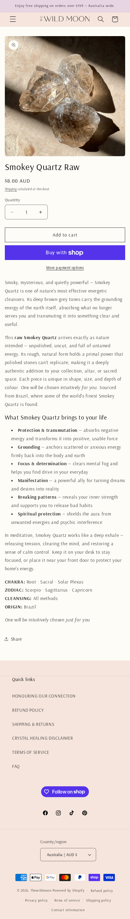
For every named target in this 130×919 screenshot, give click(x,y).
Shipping (11, 189)
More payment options (65, 267)
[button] (13, 19)
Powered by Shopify (69, 890)
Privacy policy (36, 900)
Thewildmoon (41, 890)
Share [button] (16, 639)
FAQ (16, 766)
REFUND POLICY (28, 710)
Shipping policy (98, 900)
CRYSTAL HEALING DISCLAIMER (42, 738)
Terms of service (67, 900)
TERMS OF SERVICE (30, 752)
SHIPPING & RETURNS (33, 724)
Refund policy (102, 890)
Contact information (68, 910)
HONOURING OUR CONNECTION (44, 696)
